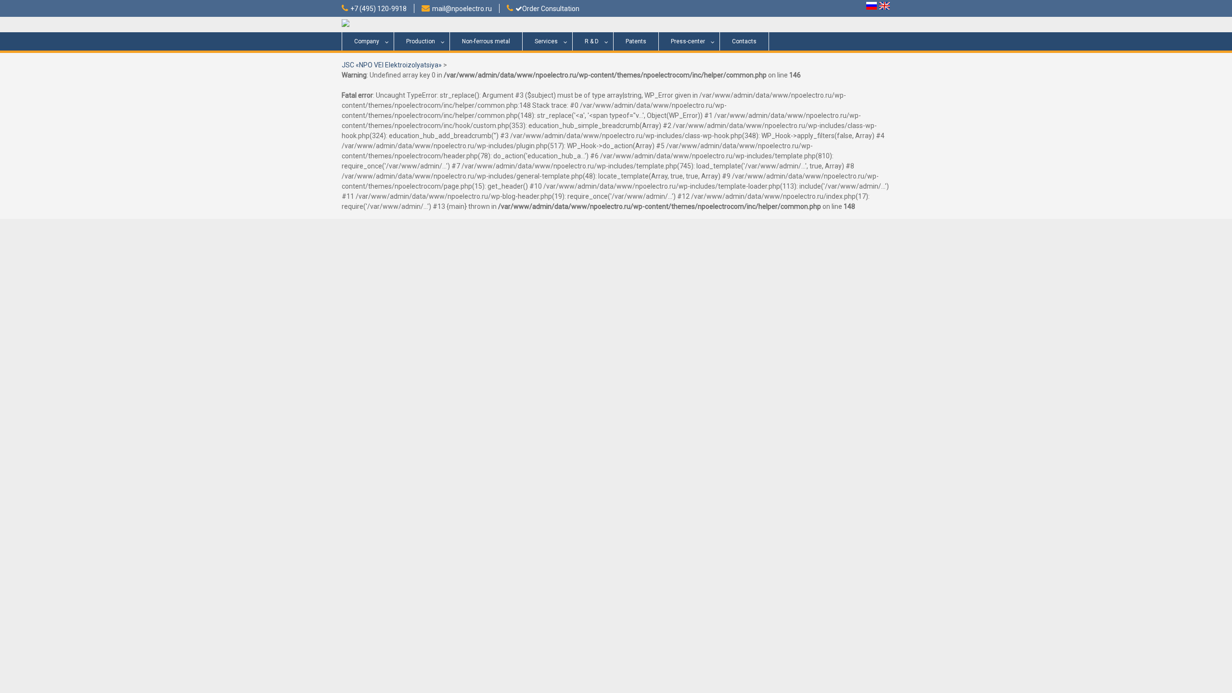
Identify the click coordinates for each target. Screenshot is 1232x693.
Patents (636, 41)
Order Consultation (550, 9)
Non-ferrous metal (486, 41)
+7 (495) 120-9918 (378, 9)
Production (420, 41)
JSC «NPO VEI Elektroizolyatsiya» (392, 65)
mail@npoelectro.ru (462, 9)
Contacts (744, 41)
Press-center (688, 41)
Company (366, 41)
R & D (592, 41)
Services (546, 41)
